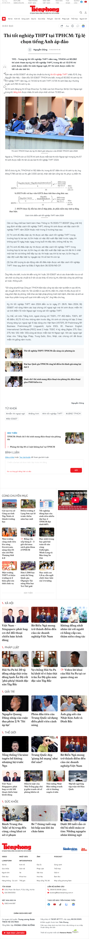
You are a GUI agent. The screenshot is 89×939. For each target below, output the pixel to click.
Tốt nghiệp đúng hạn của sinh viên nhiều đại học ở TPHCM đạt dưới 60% (46, 517)
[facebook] (81, 2)
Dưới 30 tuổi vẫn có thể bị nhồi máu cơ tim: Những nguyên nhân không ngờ (73, 829)
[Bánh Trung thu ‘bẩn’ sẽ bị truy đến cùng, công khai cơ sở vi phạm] (15, 813)
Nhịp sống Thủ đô (43, 881)
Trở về (4, 93)
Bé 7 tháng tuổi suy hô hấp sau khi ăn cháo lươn (43, 827)
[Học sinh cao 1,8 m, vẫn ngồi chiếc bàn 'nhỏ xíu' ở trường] (46, 565)
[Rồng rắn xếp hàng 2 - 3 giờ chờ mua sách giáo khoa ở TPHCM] (28, 532)
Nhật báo (23, 857)
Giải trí (9, 691)
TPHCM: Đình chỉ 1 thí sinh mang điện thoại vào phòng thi (34, 438)
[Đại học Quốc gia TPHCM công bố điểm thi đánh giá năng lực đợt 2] (13, 366)
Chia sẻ (4, 73)
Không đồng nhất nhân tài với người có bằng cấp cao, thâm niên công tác (72, 631)
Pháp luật (65, 19)
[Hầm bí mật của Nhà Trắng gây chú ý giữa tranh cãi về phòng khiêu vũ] (33, 776)
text (67, 26)
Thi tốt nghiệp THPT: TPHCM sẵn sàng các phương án (49, 350)
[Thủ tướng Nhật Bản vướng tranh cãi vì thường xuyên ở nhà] (55, 776)
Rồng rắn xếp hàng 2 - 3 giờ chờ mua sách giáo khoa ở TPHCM (28, 544)
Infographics (25, 861)
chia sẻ (62, 26)
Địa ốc (33, 19)
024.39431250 (10, 893)
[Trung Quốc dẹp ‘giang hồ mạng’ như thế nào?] (44, 744)
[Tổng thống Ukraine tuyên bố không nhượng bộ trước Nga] (15, 744)
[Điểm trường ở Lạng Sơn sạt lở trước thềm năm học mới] (28, 503)
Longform (7, 861)
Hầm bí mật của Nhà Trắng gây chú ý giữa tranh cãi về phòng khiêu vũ (33, 787)
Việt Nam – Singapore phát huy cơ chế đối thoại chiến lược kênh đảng (15, 633)
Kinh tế (17, 19)
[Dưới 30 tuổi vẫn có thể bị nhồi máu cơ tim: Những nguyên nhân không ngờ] (73, 813)
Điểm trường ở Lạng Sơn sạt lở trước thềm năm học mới (28, 514)
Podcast (58, 857)
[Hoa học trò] (84, 850)
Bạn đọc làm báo (15, 933)
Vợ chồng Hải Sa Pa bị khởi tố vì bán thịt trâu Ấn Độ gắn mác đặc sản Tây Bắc (44, 675)
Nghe (4, 67)
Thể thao (74, 19)
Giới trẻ (57, 19)
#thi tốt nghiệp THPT (52, 413)
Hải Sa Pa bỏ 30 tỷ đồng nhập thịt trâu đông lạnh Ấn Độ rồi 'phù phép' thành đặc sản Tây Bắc (15, 677)
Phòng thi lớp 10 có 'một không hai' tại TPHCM (32, 446)
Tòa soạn (6, 887)
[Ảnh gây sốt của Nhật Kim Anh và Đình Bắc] (73, 703)
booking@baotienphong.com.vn (61, 893)
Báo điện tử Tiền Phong (44, 10)
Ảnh (38, 857)
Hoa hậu (40, 876)
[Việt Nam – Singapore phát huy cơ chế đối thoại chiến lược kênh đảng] (15, 615)
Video (4, 857)
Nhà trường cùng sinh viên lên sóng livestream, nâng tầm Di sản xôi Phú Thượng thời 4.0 (9, 548)
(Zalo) (64, 890)
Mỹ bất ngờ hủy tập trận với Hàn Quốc (76, 786)
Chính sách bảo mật (23, 913)
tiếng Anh (17, 92)
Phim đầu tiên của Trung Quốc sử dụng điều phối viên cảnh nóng (44, 719)
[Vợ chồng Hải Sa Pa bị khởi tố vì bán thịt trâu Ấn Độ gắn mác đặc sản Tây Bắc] (44, 659)
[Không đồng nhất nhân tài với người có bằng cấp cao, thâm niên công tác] (73, 615)
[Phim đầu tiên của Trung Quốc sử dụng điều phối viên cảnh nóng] (44, 703)
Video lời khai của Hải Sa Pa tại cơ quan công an (73, 673)
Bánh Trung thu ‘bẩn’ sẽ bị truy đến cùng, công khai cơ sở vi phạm (14, 829)
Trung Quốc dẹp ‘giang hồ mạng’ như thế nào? (44, 758)
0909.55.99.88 (55, 890)
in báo (72, 26)
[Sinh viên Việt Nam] (70, 850)
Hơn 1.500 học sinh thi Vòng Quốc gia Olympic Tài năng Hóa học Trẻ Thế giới (28, 579)
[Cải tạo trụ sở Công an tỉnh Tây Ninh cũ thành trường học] (9, 503)
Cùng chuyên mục (15, 495)
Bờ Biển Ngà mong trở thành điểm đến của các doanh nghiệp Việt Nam (43, 631)
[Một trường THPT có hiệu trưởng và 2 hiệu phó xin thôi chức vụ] (9, 565)
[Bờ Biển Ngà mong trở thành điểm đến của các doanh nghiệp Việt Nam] (44, 615)
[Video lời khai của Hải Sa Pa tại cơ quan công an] (73, 659)
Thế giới (50, 19)
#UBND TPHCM (73, 413)
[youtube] (85, 2)
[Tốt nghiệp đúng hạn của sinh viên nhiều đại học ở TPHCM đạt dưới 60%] (46, 503)
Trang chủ (4, 19)
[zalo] (68, 904)
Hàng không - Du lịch (9, 881)
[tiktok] (61, 904)
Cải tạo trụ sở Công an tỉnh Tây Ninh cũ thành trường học (8, 516)
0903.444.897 (10, 903)
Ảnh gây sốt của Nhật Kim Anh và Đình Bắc (71, 717)
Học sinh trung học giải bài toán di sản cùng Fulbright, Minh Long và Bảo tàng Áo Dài (46, 548)
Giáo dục (8, 26)
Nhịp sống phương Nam (63, 881)
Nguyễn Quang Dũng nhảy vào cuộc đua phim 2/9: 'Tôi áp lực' (15, 719)
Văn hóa (40, 873)
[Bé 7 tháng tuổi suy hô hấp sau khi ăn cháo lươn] (44, 813)
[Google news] (75, 904)
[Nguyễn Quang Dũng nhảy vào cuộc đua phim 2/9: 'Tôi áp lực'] (15, 703)
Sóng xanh (25, 19)
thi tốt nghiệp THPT (59, 74)
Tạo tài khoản (25, 457)
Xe (20, 873)
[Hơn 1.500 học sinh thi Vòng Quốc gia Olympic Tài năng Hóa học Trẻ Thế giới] (28, 565)
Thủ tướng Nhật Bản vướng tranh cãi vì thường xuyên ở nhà (54, 787)
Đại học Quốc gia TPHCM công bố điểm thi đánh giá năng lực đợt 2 (52, 365)
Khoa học (22, 876)
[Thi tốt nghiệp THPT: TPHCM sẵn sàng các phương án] (13, 353)
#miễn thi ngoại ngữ (15, 413)
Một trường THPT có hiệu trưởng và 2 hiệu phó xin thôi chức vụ (8, 578)
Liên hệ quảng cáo (55, 887)
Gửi (76, 470)
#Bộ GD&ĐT (11, 418)
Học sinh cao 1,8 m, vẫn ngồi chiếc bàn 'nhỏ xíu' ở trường (46, 576)
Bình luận (4, 86)
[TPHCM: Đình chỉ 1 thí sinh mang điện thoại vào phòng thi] (74, 438)
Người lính (83, 19)
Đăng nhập (9, 457)
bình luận (78, 26)
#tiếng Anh (34, 413)
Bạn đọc (57, 876)
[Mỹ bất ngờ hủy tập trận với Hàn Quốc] (78, 776)
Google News (83, 26)
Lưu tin (4, 80)
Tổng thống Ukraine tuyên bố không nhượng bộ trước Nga (15, 760)
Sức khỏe (41, 19)
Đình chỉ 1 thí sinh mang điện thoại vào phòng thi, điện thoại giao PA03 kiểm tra (52, 380)
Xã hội (10, 19)
